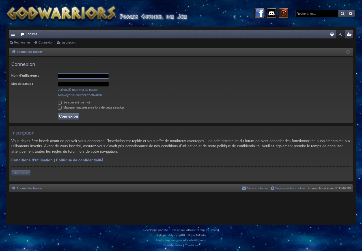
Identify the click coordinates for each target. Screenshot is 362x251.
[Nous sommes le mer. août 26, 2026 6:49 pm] (348, 52)
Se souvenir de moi (76, 102)
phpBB (168, 229)
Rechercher (22, 42)
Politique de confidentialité (79, 160)
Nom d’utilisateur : (25, 75)
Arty (170, 235)
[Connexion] (283, 13)
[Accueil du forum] (107, 13)
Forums (31, 34)
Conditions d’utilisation (32, 160)
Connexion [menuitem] (342, 35)
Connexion (45, 42)
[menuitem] (332, 34)
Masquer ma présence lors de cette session (93, 107)
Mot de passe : (22, 83)
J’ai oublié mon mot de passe (78, 89)
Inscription (68, 42)
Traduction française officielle (175, 240)
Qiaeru (201, 240)
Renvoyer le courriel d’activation (80, 95)
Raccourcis (14, 35)
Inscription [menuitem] (350, 35)
